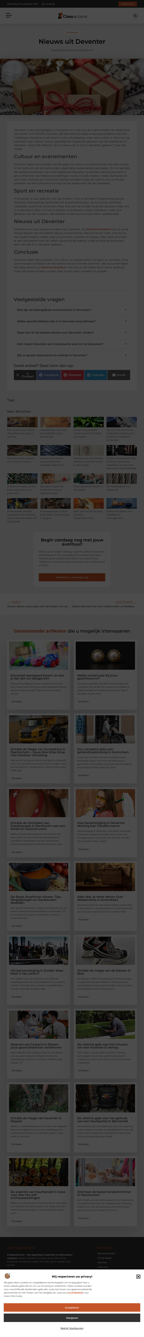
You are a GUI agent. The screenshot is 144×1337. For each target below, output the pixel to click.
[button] (138, 1276)
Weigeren (72, 1317)
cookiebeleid (75, 1292)
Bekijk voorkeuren (72, 1328)
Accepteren (72, 1307)
